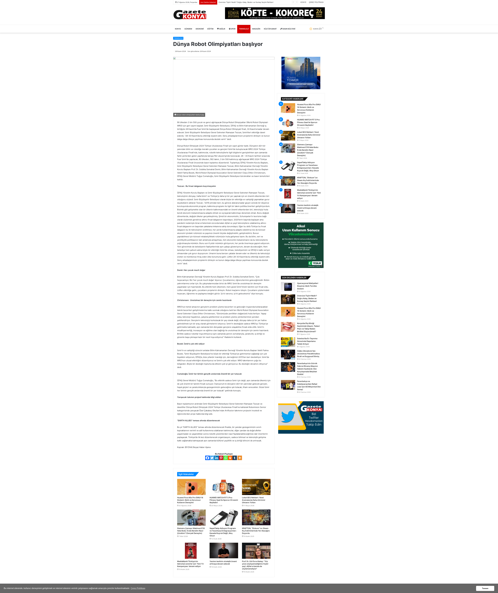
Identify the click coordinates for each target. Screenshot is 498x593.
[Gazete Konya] (189, 15)
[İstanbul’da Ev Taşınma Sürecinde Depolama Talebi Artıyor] (288, 342)
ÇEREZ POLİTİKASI (316, 2)
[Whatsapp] (225, 458)
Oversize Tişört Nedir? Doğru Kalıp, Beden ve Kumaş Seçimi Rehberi (307, 298)
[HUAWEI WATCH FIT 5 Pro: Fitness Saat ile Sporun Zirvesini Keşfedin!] (224, 487)
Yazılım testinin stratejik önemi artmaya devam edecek (307, 208)
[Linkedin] (216, 458)
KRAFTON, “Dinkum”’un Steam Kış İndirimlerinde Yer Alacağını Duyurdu (256, 530)
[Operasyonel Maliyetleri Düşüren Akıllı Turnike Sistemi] (288, 287)
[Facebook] (207, 458)
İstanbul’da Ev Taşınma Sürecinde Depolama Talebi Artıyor (307, 341)
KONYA (178, 29)
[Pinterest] (221, 458)
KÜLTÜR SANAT (270, 29)
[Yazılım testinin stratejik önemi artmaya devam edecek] (224, 551)
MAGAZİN (256, 29)
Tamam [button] (485, 588)
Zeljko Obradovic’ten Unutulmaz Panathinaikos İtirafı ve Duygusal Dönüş (308, 353)
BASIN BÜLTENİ (288, 29)
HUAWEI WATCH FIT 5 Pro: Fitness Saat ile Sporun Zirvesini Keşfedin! (224, 500)
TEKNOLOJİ (244, 29)
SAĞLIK (222, 29)
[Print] (230, 458)
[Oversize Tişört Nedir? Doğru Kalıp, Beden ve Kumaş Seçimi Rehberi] (288, 299)
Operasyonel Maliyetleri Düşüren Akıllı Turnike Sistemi (307, 286)
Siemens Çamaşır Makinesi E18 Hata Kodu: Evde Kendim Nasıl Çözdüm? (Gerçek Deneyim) (191, 530)
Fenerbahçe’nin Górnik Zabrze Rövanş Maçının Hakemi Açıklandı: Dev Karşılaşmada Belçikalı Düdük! (307, 368)
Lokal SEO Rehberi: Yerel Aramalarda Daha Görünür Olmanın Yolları (253, 500)
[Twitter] (212, 458)
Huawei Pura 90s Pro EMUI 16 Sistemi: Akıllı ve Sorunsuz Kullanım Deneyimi (249, 2)
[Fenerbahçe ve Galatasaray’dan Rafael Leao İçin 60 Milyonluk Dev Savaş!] (288, 385)
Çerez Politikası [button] (138, 588)
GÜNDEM (188, 29)
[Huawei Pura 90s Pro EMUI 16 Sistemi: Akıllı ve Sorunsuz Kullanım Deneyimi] (191, 487)
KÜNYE (303, 2)
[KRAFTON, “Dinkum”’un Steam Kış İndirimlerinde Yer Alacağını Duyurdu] (256, 518)
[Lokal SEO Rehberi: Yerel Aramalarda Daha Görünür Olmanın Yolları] (256, 487)
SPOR (233, 29)
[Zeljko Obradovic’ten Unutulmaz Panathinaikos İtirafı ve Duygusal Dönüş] (288, 354)
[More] (240, 458)
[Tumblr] (234, 458)
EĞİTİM (210, 29)
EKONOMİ (200, 29)
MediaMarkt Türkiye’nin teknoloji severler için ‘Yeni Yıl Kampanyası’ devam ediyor (190, 563)
